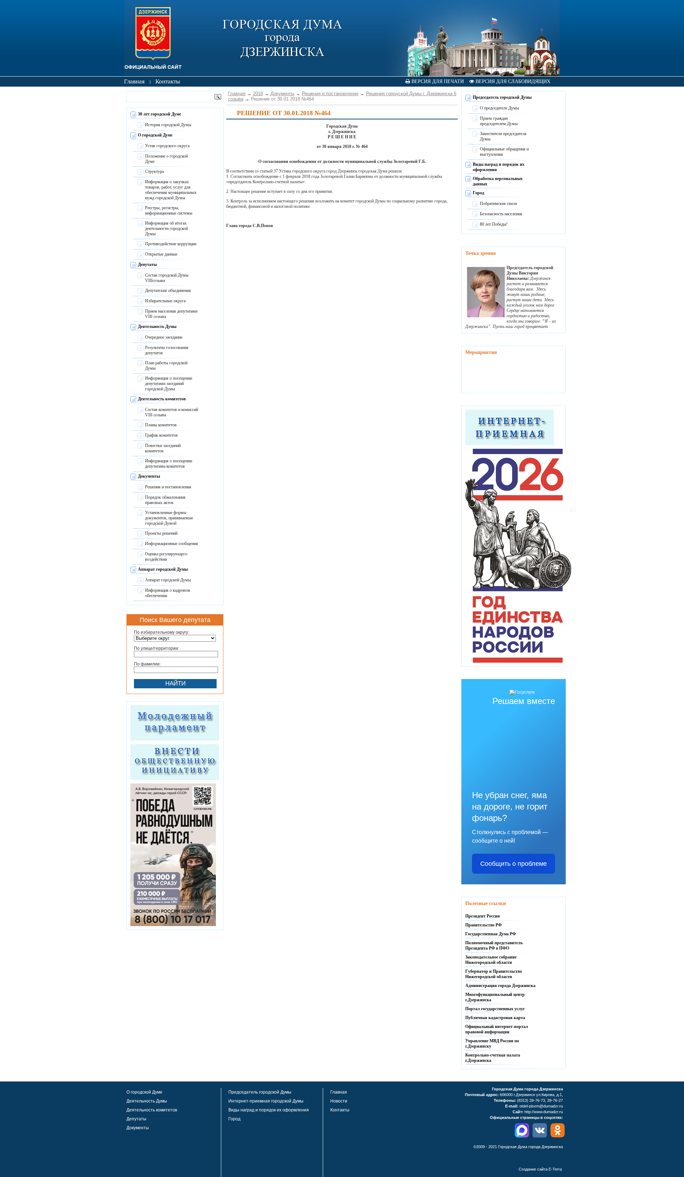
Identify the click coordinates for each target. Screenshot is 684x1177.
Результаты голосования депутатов (166, 350)
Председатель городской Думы (502, 97)
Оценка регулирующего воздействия (166, 556)
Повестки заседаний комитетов (163, 448)
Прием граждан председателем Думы (499, 121)
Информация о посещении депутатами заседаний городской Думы (168, 383)
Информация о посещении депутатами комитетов (168, 463)
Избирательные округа (165, 300)
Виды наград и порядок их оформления (268, 1109)
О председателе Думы (499, 108)
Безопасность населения (501, 213)
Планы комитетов (161, 424)
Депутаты (147, 264)
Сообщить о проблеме (513, 863)
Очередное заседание (163, 337)
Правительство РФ (483, 924)
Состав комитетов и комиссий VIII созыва (171, 412)
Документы (149, 476)
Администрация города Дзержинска (500, 985)
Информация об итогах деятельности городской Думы (166, 228)
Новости (338, 1101)
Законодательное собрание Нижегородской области (491, 960)
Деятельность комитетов (162, 398)
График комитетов (161, 435)
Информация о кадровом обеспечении (167, 593)
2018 (258, 93)
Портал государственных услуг (495, 1008)
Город (478, 192)
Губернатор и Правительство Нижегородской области (493, 974)
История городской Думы (168, 124)
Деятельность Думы (157, 326)
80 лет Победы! (494, 224)
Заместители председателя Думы (503, 136)
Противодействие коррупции (170, 243)
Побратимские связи (498, 203)
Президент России (482, 916)
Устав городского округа (167, 145)
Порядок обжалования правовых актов (165, 500)
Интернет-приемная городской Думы (266, 1101)
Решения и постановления (168, 486)
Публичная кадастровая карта (495, 1017)
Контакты (339, 1109)
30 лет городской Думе (159, 114)
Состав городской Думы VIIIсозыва (166, 278)
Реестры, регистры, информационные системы (168, 210)
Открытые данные (161, 254)
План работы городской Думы (166, 365)
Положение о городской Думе (166, 159)
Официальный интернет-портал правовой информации (496, 1029)
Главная (236, 93)
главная (134, 81)
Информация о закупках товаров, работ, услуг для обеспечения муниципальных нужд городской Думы (171, 189)
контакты (167, 81)
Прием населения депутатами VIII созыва (171, 314)
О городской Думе (155, 135)
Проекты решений (161, 533)
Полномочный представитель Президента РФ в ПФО (494, 945)
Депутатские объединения (168, 290)
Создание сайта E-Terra (540, 1169)
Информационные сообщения (171, 543)
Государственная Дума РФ (490, 933)
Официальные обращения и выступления (504, 152)
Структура (154, 171)
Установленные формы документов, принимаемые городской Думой (169, 518)
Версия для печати (437, 81)
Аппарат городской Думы (163, 569)
